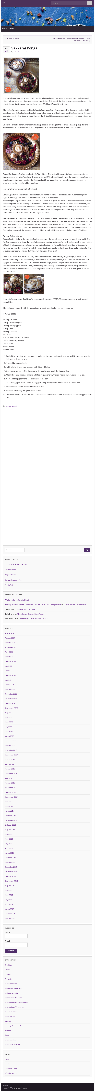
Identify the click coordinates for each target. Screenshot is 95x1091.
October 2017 (10, 792)
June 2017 (9, 806)
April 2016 (9, 848)
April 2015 (9, 904)
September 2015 (11, 881)
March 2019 (9, 764)
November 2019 (11, 750)
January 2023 (10, 657)
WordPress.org (11, 1073)
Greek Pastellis (13, 39)
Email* (8, 941)
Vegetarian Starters (12, 1044)
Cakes (7, 970)
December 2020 (11, 694)
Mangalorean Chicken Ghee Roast (30, 614)
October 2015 (10, 876)
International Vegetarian (14, 1007)
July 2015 (8, 890)
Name (7, 932)
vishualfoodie (17, 52)
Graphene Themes (20, 1088)
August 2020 (10, 713)
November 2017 (11, 787)
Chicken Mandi (10, 570)
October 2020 (10, 703)
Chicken (8, 974)
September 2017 (11, 797)
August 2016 (10, 830)
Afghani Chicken (11, 575)
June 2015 (9, 895)
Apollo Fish (9, 585)
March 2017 (9, 811)
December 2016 (11, 820)
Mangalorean (10, 1016)
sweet (14, 406)
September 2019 (11, 755)
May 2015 (8, 900)
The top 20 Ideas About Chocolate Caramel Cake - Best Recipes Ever (33, 605)
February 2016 (10, 858)
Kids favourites (11, 1012)
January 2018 (10, 783)
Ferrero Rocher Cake (27, 609)
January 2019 (10, 769)
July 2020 (8, 717)
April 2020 (9, 731)
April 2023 (9, 652)
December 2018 (11, 773)
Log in (7, 1059)
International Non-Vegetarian (16, 1002)
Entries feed (9, 1064)
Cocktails (8, 979)
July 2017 (8, 801)
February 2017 (10, 815)
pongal (8, 406)
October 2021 (10, 675)
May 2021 (8, 680)
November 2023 (11, 647)
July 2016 (8, 834)
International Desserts (14, 998)
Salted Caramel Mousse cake (75, 605)
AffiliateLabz (10, 600)
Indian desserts (29, 52)
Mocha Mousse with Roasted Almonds (33, 619)
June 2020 (9, 722)
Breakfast (8, 965)
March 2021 (9, 685)
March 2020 (9, 736)
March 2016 (9, 853)
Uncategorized (10, 1040)
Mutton (8, 1021)
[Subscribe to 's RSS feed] (4, 2)
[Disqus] (47, 444)
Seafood (8, 1030)
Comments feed (11, 1068)
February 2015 (10, 914)
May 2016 (8, 844)
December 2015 (11, 867)
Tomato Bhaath (24, 600)
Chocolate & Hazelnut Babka (16, 564)
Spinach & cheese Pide (13, 580)
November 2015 (11, 872)
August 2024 (10, 638)
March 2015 (9, 909)
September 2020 (11, 708)
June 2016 (9, 839)
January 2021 (10, 689)
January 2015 (10, 918)
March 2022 (9, 671)
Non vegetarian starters (14, 1026)
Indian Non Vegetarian (13, 988)
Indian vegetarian (11, 993)
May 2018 (8, 778)
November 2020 (11, 699)
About (12, 28)
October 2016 (10, 825)
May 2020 (8, 727)
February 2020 (10, 741)
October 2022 (10, 661)
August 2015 (10, 886)
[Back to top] (89, 1085)
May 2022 (8, 666)
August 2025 (10, 633)
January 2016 (10, 862)
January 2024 (10, 643)
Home (4, 28)
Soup (7, 1035)
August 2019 (10, 759)
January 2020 (10, 745)
